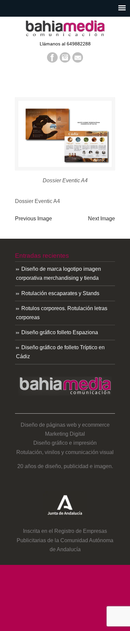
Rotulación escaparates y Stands (60, 293)
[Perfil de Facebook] (52, 61)
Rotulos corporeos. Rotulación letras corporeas (61, 312)
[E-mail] (77, 61)
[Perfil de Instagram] (65, 61)
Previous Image (33, 218)
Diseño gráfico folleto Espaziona (59, 332)
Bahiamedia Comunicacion (65, 28)
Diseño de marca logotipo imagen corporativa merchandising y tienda (58, 273)
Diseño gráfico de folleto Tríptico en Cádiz (60, 352)
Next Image (101, 218)
